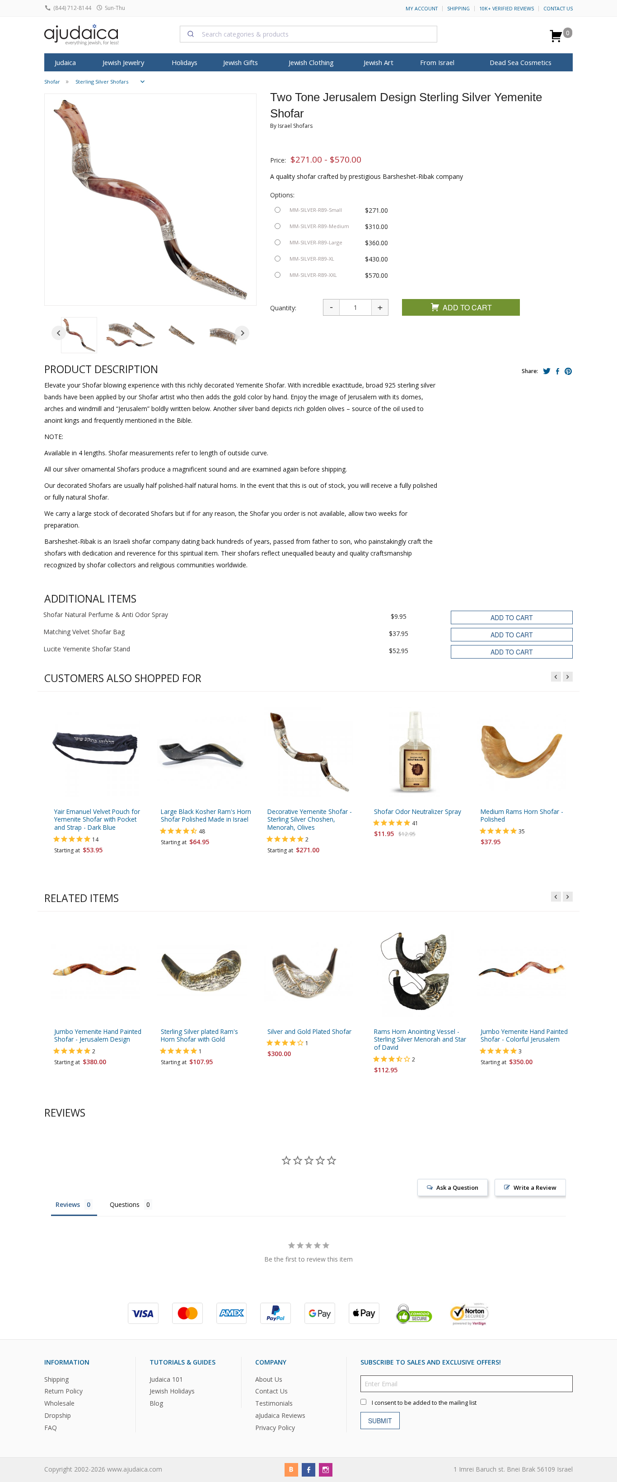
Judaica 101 (166, 1378)
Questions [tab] (125, 1204)
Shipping (458, 8)
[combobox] (308, 34)
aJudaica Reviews (280, 1415)
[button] (79, 335)
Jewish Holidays (172, 1391)
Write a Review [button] (535, 1187)
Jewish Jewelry (123, 62)
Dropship (57, 1415)
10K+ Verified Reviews (506, 8)
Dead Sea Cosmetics (521, 62)
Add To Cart (467, 307)
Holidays (184, 62)
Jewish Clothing (311, 62)
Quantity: (283, 308)
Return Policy (63, 1391)
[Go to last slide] (58, 333)
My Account (422, 8)
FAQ (50, 1427)
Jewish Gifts (240, 62)
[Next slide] (242, 333)
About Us (268, 1378)
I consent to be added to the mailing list (424, 1402)
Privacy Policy (275, 1427)
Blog (156, 1403)
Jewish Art (378, 62)
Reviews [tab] (68, 1204)
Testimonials (274, 1403)
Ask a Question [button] (457, 1187)
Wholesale (59, 1403)
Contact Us (558, 8)
